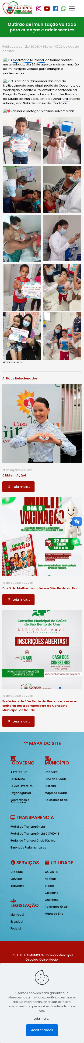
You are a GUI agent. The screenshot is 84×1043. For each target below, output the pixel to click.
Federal (15, 928)
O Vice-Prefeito (21, 786)
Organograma (20, 793)
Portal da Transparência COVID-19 (34, 834)
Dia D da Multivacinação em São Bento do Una (40, 588)
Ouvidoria (52, 900)
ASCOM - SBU (38, 46)
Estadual (16, 921)
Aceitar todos (42, 1030)
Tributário (17, 886)
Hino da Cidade (56, 779)
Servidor (16, 879)
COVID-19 (52, 872)
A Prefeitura (18, 772)
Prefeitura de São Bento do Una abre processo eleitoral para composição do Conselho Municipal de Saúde (39, 705)
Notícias (50, 879)
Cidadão (16, 872)
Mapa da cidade (56, 793)
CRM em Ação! (14, 475)
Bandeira (51, 772)
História (50, 786)
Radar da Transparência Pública (33, 840)
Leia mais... (42, 1018)
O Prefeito (17, 779)
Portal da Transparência (27, 827)
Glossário (51, 893)
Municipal (17, 915)
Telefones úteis (56, 800)
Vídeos (50, 886)
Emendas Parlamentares (28, 847)
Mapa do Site (54, 914)
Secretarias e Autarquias (19, 801)
